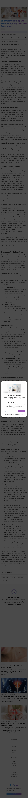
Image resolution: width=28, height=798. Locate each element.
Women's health (5, 577)
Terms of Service (14, 774)
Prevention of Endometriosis (10, 44)
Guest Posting (14, 768)
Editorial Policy (14, 779)
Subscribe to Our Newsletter (14, 788)
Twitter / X (14, 755)
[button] (14, 572)
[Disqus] (14, 626)
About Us (14, 763)
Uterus (11, 580)
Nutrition (14, 744)
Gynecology (13, 577)
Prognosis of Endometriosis (10, 41)
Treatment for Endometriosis (10, 38)
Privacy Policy (14, 776)
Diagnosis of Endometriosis (10, 35)
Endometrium (4, 580)
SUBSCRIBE (21, 411)
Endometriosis (20, 577)
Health (2, 664)
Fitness (14, 746)
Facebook (14, 752)
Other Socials (14, 757)
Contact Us (14, 765)
